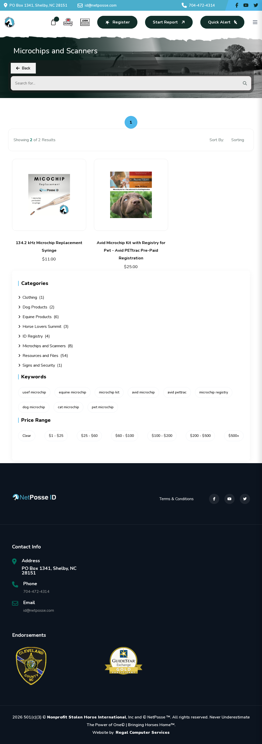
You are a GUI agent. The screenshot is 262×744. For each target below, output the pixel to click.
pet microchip (103, 407)
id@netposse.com (101, 5)
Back (26, 68)
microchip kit (109, 392)
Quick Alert (219, 22)
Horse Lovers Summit (46, 326)
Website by (131, 732)
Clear (27, 435)
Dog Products (38, 307)
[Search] (245, 83)
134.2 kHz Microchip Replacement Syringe (49, 246)
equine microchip (72, 392)
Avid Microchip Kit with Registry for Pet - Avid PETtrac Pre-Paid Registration (131, 250)
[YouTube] (229, 499)
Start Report (165, 22)
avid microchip (143, 392)
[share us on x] (256, 5)
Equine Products (41, 317)
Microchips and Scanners (48, 346)
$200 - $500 (200, 435)
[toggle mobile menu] (255, 22)
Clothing (33, 297)
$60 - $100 (124, 435)
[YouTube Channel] (245, 5)
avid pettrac (177, 392)
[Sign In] (85, 22)
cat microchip (68, 407)
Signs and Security (42, 365)
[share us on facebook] (236, 5)
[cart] (53, 22)
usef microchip (34, 392)
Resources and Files (45, 355)
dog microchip (34, 407)
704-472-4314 (202, 5)
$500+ (233, 435)
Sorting (238, 140)
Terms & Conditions (176, 499)
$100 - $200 (162, 435)
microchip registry (213, 392)
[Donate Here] (68, 22)
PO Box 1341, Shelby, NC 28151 (38, 5)
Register (121, 22)
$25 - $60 (89, 435)
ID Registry (36, 336)
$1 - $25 (56, 435)
